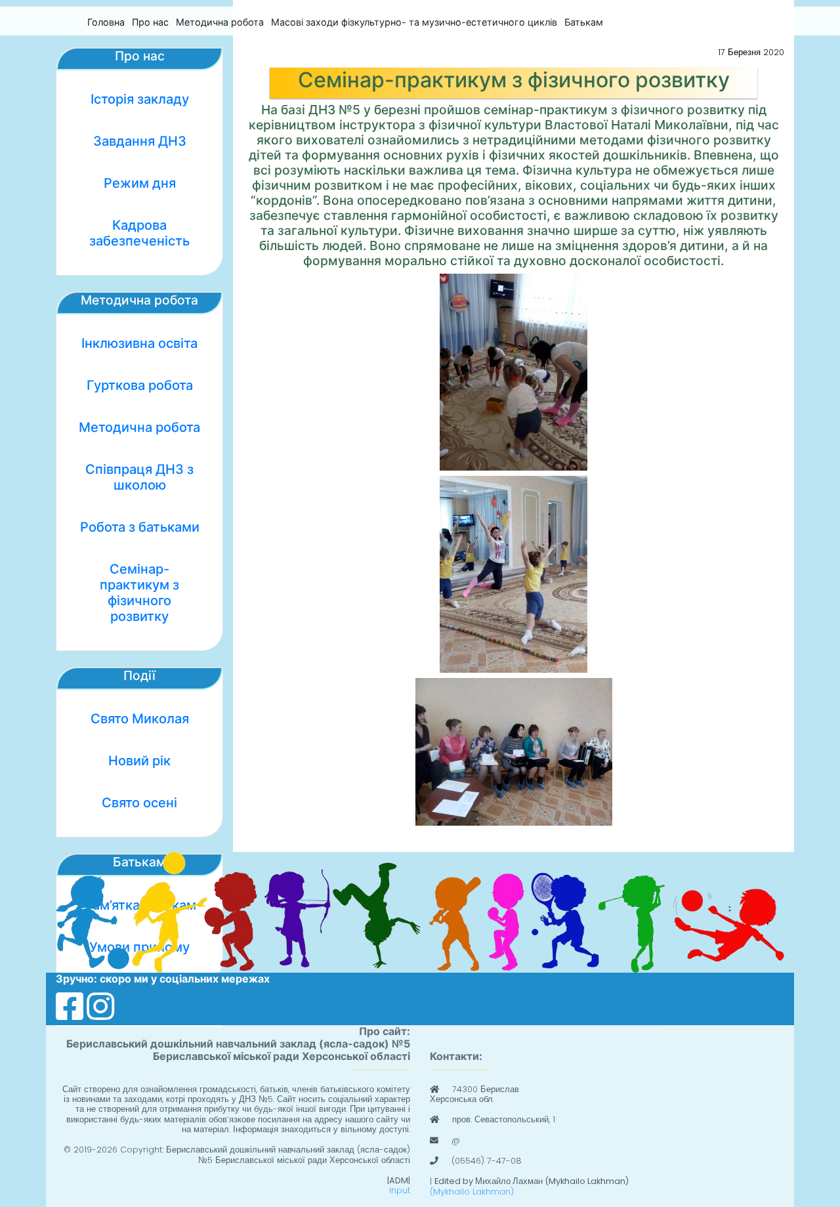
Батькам (583, 22)
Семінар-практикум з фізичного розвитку (139, 592)
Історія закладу (140, 99)
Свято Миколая (140, 719)
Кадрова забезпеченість (139, 233)
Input (399, 1190)
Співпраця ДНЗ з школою (139, 477)
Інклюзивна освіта (139, 343)
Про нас (150, 22)
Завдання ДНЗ (139, 141)
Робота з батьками (140, 527)
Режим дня (140, 183)
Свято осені (139, 803)
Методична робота (220, 22)
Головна (106, 22)
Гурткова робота (140, 385)
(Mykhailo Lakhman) (472, 1191)
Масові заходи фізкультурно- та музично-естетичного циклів (414, 22)
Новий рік (139, 761)
